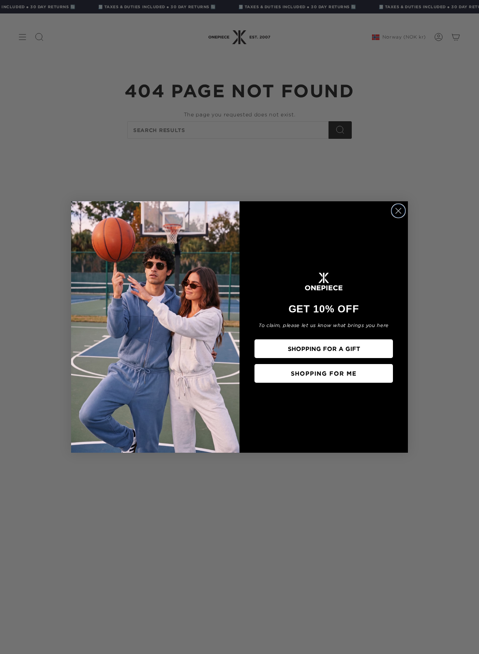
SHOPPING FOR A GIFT (324, 348)
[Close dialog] (398, 210)
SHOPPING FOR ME (324, 373)
